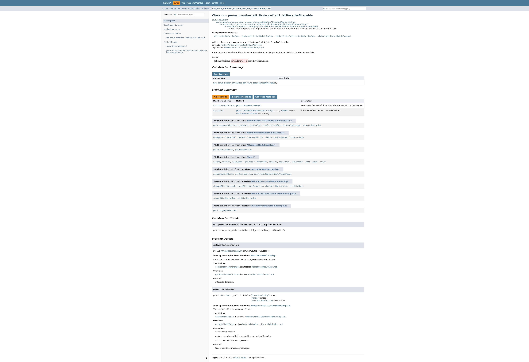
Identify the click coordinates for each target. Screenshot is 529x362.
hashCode (261, 162)
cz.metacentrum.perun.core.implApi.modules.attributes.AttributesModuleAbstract (256, 22)
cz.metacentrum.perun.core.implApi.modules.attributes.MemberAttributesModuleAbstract (264, 24)
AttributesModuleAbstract (261, 145)
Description (169, 21)
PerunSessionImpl (265, 110)
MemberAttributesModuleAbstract (265, 133)
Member (284, 110)
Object (250, 157)
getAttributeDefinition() (176, 46)
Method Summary (172, 29)
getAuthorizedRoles (223, 150)
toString (296, 162)
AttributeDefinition (223, 105)
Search (215, 3)
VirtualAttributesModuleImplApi (334, 36)
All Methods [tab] (220, 97)
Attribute (218, 110)
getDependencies (243, 150)
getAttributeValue (245, 110)
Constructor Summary (173, 25)
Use (183, 3)
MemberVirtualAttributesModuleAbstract (241, 45)
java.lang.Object (220, 20)
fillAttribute (296, 137)
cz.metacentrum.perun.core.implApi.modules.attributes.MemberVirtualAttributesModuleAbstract (271, 26)
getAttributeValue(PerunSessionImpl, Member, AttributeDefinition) (186, 52)
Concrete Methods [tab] (265, 97)
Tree (189, 3)
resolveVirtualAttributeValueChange (281, 125)
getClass (249, 162)
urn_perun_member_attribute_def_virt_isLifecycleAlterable (241, 8)
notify (272, 162)
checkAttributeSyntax (276, 137)
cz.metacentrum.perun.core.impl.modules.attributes (185, 8)
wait (307, 162)
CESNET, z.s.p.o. (240, 358)
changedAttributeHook (224, 137)
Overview (167, 3)
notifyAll (284, 162)
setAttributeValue (312, 125)
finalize (236, 162)
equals (225, 162)
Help (222, 3)
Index (207, 3)
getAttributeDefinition (248, 105)
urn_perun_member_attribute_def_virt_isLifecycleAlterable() (187, 38)
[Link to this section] (245, 67)
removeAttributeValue (250, 125)
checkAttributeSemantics (250, 137)
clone (216, 162)
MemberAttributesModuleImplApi (258, 36)
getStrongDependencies (224, 125)
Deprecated (197, 3)
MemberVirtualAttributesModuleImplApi (296, 36)
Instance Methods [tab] (241, 97)
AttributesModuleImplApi (227, 36)
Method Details (170, 42)
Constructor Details (172, 33)
